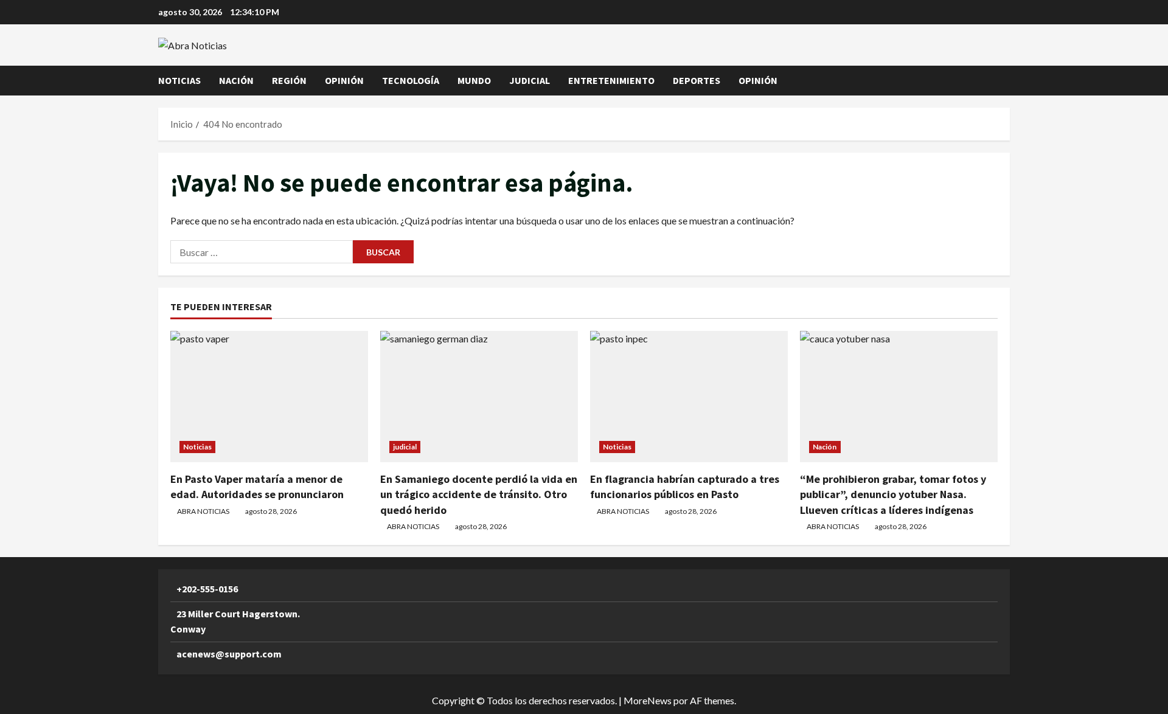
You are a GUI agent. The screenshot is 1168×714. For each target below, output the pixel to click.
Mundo (474, 80)
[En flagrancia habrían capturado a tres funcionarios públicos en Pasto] (689, 397)
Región (289, 80)
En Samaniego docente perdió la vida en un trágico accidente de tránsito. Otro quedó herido (478, 494)
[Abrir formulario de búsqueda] (1006, 80)
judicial (529, 80)
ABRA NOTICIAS (203, 511)
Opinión (344, 80)
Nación (236, 80)
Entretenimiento (611, 80)
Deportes (696, 80)
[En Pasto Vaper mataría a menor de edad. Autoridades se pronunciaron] (269, 397)
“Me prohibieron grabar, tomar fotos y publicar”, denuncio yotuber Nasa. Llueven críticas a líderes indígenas (893, 494)
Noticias (179, 80)
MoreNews (648, 700)
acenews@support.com (229, 654)
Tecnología (410, 80)
